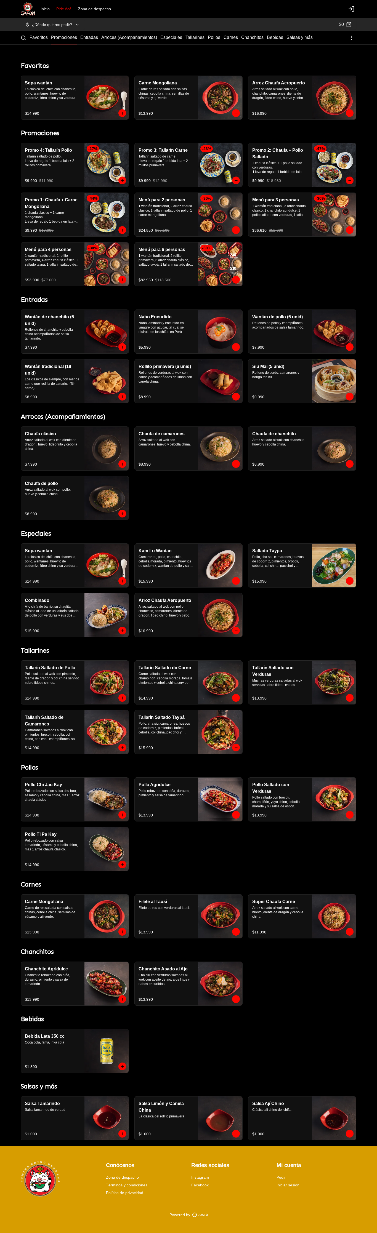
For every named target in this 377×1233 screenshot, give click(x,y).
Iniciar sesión (288, 1185)
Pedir (281, 1177)
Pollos (214, 37)
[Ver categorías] (351, 38)
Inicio (45, 9)
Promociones (64, 37)
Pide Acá (63, 9)
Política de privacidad (124, 1193)
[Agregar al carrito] (122, 113)
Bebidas (275, 37)
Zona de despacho (94, 9)
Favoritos (39, 37)
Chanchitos (252, 37)
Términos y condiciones (126, 1185)
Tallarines (195, 37)
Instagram (200, 1177)
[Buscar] (23, 38)
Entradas (89, 37)
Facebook (200, 1185)
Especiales (171, 37)
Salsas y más (299, 37)
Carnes (231, 37)
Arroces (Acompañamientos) (129, 37)
